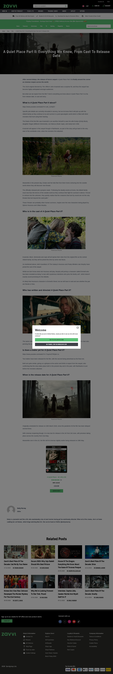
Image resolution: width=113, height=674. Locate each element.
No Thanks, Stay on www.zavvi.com (56, 344)
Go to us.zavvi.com (57, 339)
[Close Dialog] (78, 328)
